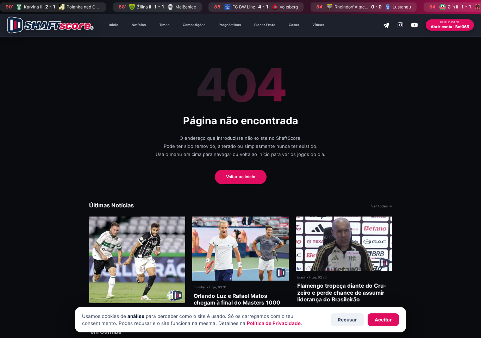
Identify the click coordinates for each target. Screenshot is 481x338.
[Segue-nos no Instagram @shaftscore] (400, 25)
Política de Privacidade (274, 323)
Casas (294, 25)
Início (113, 25)
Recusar (347, 320)
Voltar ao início (240, 176)
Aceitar (383, 320)
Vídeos (318, 25)
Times (164, 25)
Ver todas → (381, 206)
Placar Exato (264, 25)
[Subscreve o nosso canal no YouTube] (414, 25)
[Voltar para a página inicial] (50, 25)
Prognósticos (230, 25)
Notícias (139, 25)
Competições (194, 25)
